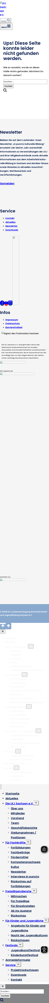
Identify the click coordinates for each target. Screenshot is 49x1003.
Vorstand (16, 658)
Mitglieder (16, 654)
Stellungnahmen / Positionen (27, 670)
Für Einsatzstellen (20, 718)
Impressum (11, 319)
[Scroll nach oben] (3, 627)
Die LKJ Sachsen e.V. (16, 647)
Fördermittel (18, 686)
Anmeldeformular (15, 763)
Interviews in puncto (22, 698)
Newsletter (11, 226)
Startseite (11, 638)
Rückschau (17, 726)
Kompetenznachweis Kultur (26, 690)
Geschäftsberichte (21, 666)
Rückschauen (18, 746)
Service (9, 768)
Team (14, 662)
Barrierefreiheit (13, 327)
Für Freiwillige (18, 714)
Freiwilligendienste (15, 707)
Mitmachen (17, 711)
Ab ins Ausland (19, 722)
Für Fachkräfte (13, 675)
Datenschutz (12, 323)
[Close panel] (2, 631)
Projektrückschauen (22, 772)
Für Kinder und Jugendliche (20, 731)
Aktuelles (10, 222)
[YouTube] (6, 303)
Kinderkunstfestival (22, 759)
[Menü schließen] (0, 787)
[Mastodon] (16, 303)
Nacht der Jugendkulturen (25, 743)
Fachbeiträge (18, 683)
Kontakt (9, 218)
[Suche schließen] (2, 986)
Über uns (16, 650)
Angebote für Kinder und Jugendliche (28, 928)
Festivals (10, 751)
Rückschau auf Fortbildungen (27, 702)
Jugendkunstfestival (22, 755)
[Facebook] (2, 303)
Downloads (11, 229)
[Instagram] (10, 303)
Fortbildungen (19, 679)
